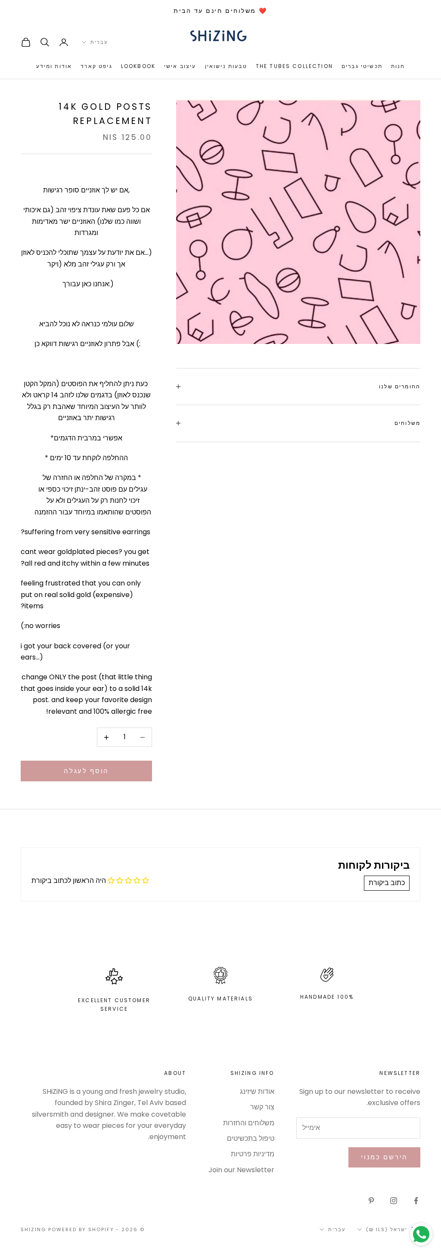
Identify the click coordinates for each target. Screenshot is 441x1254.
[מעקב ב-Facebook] (416, 1200)
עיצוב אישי (180, 66)
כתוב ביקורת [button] (387, 883)
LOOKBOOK (138, 66)
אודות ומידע (54, 66)
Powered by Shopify (81, 1229)
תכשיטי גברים (362, 66)
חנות (398, 66)
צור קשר (262, 1107)
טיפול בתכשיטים (250, 1138)
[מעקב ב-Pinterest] (371, 1200)
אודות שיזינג (257, 1091)
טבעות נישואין (226, 66)
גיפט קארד (96, 66)
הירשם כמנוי (384, 1156)
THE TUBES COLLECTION (294, 66)
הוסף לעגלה (86, 770)
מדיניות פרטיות (252, 1154)
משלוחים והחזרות (248, 1123)
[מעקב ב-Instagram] (393, 1200)
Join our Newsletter (241, 1170)
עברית (99, 42)
